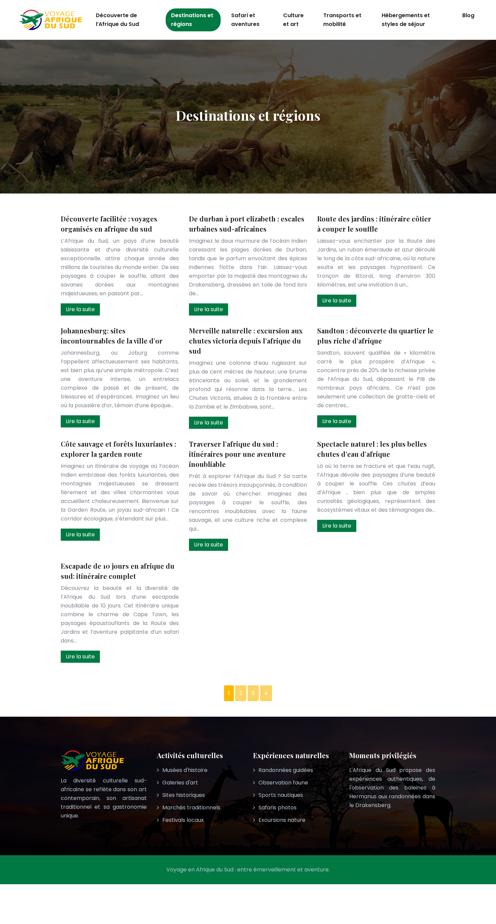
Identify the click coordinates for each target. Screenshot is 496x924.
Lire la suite (80, 309)
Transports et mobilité (342, 19)
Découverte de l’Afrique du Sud (117, 19)
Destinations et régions (192, 19)
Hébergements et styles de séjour (406, 19)
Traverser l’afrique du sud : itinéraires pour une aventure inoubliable (237, 454)
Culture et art (293, 19)
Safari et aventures (245, 19)
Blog (468, 15)
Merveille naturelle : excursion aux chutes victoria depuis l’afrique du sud (246, 340)
